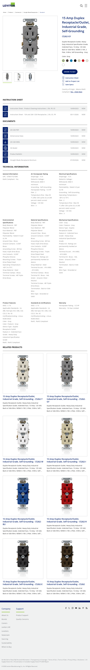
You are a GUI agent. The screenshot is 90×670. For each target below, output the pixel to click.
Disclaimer (81, 660)
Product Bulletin (16, 154)
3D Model (13, 148)
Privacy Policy (72, 660)
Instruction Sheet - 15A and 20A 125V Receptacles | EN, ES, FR (33, 114)
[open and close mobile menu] (86, 5)
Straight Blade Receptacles (31, 12)
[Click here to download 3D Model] (5, 148)
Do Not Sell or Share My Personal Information (15, 660)
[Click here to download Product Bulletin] (5, 154)
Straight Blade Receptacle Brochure (23, 160)
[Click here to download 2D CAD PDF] (5, 130)
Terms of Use (52, 660)
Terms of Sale (62, 660)
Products (10, 12)
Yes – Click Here (76, 92)
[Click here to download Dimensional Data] (5, 136)
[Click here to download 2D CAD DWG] (5, 142)
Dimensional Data (16, 136)
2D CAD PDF (14, 130)
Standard (42, 12)
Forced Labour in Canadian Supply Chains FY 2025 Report (31, 662)
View (83, 108)
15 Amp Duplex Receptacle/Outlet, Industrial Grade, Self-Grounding (22, 397)
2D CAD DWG (15, 142)
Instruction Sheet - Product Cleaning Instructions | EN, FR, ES (32, 108)
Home (4, 12)
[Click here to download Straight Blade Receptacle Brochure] (5, 160)
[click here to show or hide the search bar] (81, 5)
